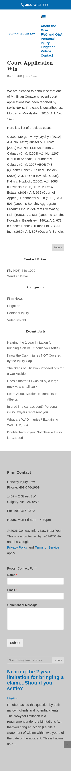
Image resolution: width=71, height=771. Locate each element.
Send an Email (17, 276)
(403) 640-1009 (24, 270)
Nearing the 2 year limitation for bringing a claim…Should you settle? (35, 680)
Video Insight (16, 320)
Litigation (13, 306)
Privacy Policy (17, 547)
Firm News (31, 76)
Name (12, 574)
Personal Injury (18, 313)
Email (12, 590)
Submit (15, 643)
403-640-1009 (36, 5)
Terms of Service (47, 547)
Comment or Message (23, 605)
